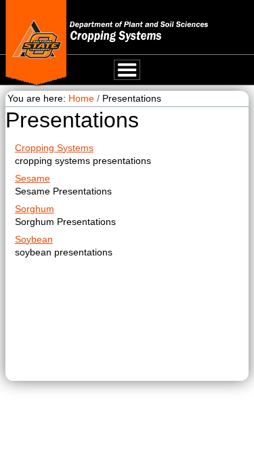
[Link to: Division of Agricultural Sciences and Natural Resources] (36, 43)
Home (81, 98)
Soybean (34, 239)
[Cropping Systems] (161, 25)
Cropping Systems (54, 147)
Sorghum (34, 208)
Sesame (32, 178)
